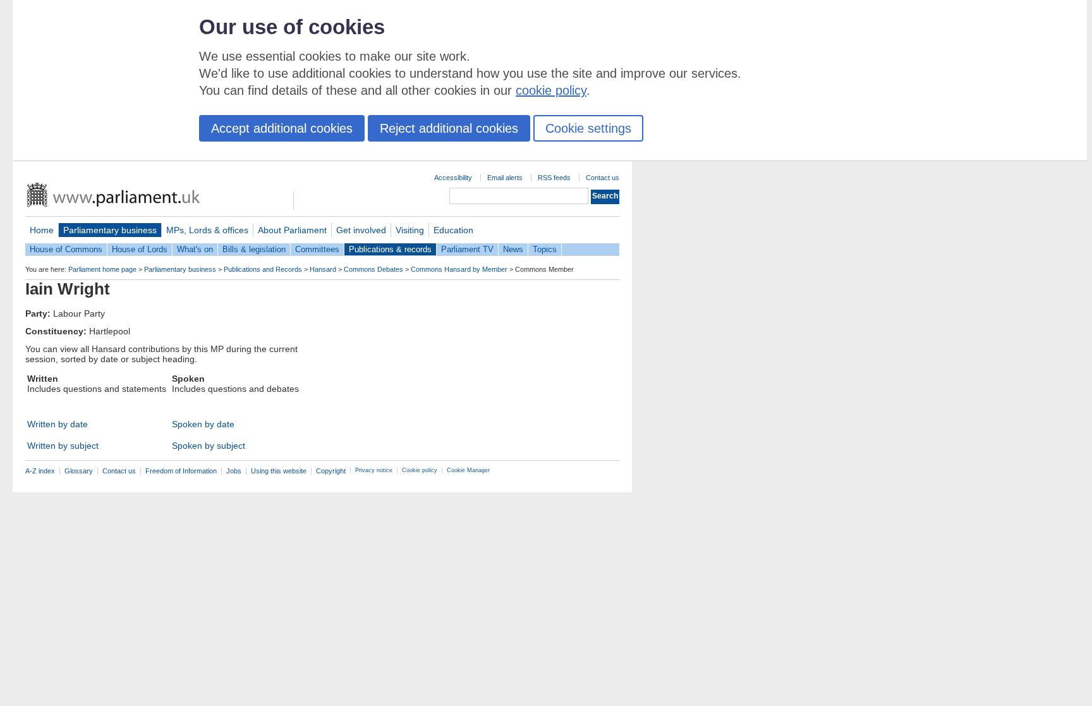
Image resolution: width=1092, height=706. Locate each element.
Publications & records (390, 249)
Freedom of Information (181, 471)
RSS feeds (554, 177)
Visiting (410, 230)
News (513, 249)
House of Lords (139, 249)
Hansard (323, 269)
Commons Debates (373, 269)
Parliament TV (467, 249)
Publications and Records (263, 269)
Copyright (331, 471)
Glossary (78, 471)
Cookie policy (419, 470)
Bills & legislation (254, 249)
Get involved (361, 230)
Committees (317, 249)
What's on (195, 249)
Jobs (233, 471)
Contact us (602, 177)
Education (453, 230)
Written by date (57, 424)
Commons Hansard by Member (459, 269)
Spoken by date (203, 424)
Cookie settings (588, 128)
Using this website (278, 471)
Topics (545, 249)
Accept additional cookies (282, 128)
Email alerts (505, 177)
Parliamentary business (110, 230)
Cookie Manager (468, 470)
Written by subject (63, 446)
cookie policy (551, 90)
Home (42, 230)
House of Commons (66, 249)
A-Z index (40, 471)
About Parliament (292, 230)
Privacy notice (373, 470)
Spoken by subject (208, 446)
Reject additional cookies (449, 128)
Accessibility (453, 177)
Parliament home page (102, 269)
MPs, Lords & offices (207, 230)
